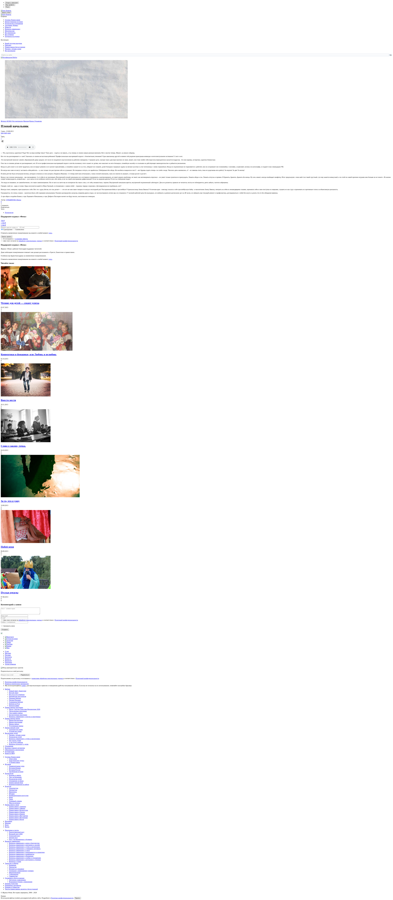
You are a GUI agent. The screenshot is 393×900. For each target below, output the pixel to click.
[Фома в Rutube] (8, 646)
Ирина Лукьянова (35, 121)
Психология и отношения (14, 23)
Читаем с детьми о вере (13, 49)
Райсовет (8, 45)
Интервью (8, 821)
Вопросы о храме (15, 861)
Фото (7, 825)
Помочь (8, 10)
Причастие (13, 867)
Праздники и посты (12, 830)
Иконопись (13, 792)
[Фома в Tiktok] (8, 642)
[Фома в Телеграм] (9, 640)
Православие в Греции (17, 812)
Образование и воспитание (14, 750)
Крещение (12, 865)
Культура (8, 786)
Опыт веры (13, 759)
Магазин (8, 653)
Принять (77, 898)
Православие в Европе (17, 814)
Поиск (7, 7)
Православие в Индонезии (18, 817)
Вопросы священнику (12, 29)
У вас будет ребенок (16, 742)
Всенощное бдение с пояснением (20, 882)
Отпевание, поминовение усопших (21, 871)
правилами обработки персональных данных (48, 678)
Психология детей (15, 737)
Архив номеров (10, 664)
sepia (9, 133)
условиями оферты (21, 239)
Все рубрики (9, 34)
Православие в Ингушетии (18, 816)
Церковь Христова (11, 883)
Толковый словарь (15, 801)
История (8, 764)
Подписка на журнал (12, 36)
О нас (7, 651)
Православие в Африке (17, 808)
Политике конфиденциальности (62, 898)
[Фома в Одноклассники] (11, 639)
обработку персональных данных (30, 241)
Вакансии (8, 660)
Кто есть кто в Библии (17, 694)
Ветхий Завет (13, 693)
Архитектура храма (16, 729)
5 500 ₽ (3, 225)
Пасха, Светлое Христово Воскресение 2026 (24, 709)
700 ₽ (3, 221)
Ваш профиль (10, 5)
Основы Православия (12, 20)
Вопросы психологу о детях (18, 744)
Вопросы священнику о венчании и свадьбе (24, 845)
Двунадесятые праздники (18, 711)
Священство (13, 876)
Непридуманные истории (14, 22)
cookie (23, 685)
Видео (7, 827)
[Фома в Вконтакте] (9, 637)
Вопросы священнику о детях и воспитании (24, 739)
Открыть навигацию (12, 2)
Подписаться (25, 675)
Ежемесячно (19, 229)
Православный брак (16, 783)
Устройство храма (15, 731)
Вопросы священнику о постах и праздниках (25, 717)
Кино (11, 797)
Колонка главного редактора (15, 748)
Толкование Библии (16, 702)
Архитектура (13, 788)
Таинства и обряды (11, 863)
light (2, 133)
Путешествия (9, 751)
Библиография (14, 705)
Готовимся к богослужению (14, 878)
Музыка (12, 794)
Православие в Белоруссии (18, 810)
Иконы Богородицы (16, 720)
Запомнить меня (9, 626)
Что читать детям (15, 740)
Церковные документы (13, 885)
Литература (13, 790)
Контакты (8, 657)
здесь (50, 233)
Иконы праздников (15, 722)
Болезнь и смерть (15, 775)
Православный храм (12, 728)
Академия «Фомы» (11, 25)
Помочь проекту (7, 236)
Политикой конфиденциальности (66, 241)
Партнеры (8, 662)
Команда (8, 659)
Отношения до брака (16, 781)
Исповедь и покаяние (16, 869)
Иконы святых (14, 724)
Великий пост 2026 (16, 834)
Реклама (8, 655)
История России (14, 770)
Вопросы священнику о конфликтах (21, 854)
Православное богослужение (15, 47)
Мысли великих (14, 803)
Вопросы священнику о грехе (19, 850)
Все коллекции (10, 51)
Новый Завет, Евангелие (17, 691)
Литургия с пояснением (17, 880)
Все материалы (10, 33)
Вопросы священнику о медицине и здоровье (25, 860)
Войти (15, 57)
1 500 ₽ (3, 223)
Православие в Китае (16, 819)
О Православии (14, 762)
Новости (8, 27)
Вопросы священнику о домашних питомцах (25, 849)
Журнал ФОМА (6, 121)
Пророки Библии (15, 698)
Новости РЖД (10, 753)
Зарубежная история (16, 771)
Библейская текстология (17, 696)
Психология (9, 212)
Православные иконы (12, 718)
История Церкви (15, 768)
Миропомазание (14, 872)
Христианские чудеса (16, 760)
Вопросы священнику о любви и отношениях (25, 858)
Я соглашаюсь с (15, 239)
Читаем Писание (15, 700)
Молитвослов (9, 31)
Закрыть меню (6, 12)
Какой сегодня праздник (13, 43)
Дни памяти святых (16, 713)
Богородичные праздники (18, 715)
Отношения (9, 746)
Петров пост (13, 837)
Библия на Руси (14, 704)
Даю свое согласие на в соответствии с (40, 241)
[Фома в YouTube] (8, 644)
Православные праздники (14, 707)
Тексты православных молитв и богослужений (21, 889)
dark (5, 133)
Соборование (13, 874)
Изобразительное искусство (18, 795)
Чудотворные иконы (16, 726)
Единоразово (7, 229)
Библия (7, 689)
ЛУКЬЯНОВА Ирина (13, 200)
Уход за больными (15, 777)
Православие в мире (12, 805)
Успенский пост (14, 836)
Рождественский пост (16, 832)
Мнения (26, 121)
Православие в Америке (17, 806)
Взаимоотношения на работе (19, 784)
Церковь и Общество (12, 887)
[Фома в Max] (7, 648)
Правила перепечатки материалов (17, 684)
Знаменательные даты (16, 766)
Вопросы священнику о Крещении (21, 856)
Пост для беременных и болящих (20, 839)
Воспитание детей (11, 733)
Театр (11, 799)
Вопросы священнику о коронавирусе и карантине (27, 852)
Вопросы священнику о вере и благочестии (24, 843)
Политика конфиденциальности (16, 682)
